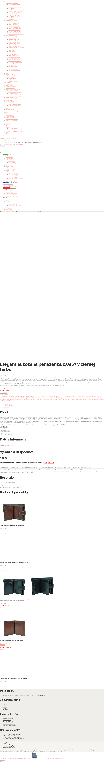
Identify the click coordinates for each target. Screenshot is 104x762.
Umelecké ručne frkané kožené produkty (12, 737)
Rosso (11, 445)
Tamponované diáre (13, 69)
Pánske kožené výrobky (11, 35)
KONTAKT (5, 121)
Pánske (30, 396)
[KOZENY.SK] (11, 144)
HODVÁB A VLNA (7, 82)
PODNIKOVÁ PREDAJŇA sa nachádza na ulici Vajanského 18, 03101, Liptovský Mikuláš (22, 142)
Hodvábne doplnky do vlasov (13, 89)
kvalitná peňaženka (31, 398)
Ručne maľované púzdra (14, 102)
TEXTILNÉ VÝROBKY (8, 108)
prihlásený (7, 487)
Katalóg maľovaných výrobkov (10, 141)
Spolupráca (8, 132)
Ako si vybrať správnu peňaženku (16, 131)
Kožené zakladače (12, 54)
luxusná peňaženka (87, 398)
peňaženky (61, 399)
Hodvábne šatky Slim (11, 86)
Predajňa (8, 123)
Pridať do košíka (4, 394)
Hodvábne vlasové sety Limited (16, 96)
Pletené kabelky (12, 65)
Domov (1, 211)
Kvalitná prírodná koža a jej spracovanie (12, 734)
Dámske (14, 211)
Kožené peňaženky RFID (14, 59)
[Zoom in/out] (0, 760)
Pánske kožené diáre (13, 36)
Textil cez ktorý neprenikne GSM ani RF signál (13, 738)
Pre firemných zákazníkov (12, 119)
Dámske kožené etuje (13, 23)
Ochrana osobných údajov (9, 724)
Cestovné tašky (12, 80)
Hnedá (4, 445)
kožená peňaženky (13, 398)
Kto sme (8, 125)
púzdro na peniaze (89, 399)
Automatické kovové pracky (15, 12)
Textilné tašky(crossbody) (12, 111)
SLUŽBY (5, 113)
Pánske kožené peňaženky (14, 46)
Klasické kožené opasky (14, 8)
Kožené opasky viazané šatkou (16, 11)
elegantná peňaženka (65, 396)
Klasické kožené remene (14, 19)
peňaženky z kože (69, 399)
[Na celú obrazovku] (2, 760)
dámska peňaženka (55, 396)
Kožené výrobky (8, 211)
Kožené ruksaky (12, 51)
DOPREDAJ (5, 112)
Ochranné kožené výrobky (12, 120)
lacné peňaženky (58, 398)
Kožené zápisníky (12, 71)
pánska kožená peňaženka (26, 399)
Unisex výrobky (9, 48)
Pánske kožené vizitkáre (14, 42)
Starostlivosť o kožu (13, 128)
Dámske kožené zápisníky (14, 31)
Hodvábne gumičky (13, 93)
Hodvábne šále (9, 84)
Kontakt (8, 124)
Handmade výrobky (10, 63)
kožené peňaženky (22, 398)
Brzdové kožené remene (14, 16)
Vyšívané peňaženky (13, 67)
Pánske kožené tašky (13, 39)
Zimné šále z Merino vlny (12, 97)
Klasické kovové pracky (14, 17)
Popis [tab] (4, 403)
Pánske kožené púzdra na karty (16, 47)
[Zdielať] (3, 760)
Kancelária (11, 50)
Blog (4, 705)
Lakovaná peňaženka (67, 398)
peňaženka (35, 399)
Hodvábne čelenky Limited (15, 92)
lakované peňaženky (77, 398)
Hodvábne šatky (10, 85)
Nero (8, 445)
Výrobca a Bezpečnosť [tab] (8, 405)
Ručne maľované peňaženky (15, 105)
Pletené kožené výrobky (11, 117)
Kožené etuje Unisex (13, 55)
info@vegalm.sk (41, 695)
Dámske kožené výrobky (11, 20)
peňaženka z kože (42, 399)
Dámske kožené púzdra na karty (16, 34)
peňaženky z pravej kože (79, 399)
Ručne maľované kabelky (14, 104)
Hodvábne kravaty (10, 88)
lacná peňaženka (50, 398)
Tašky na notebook (10, 75)
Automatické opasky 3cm (14, 5)
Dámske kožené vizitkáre (14, 28)
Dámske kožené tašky (13, 24)
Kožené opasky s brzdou (14, 4)
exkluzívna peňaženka (86, 396)
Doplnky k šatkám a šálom (12, 98)
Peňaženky (19, 211)
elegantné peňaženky (76, 396)
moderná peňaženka (4, 399)
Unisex (45, 396)
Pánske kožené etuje (13, 38)
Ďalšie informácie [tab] (7, 404)
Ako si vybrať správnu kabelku (15, 129)
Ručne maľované (10, 101)
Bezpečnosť (49, 463)
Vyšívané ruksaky (12, 66)
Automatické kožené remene (15, 13)
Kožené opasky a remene (12, 3)
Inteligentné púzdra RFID (14, 61)
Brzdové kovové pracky (14, 15)
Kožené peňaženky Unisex (14, 58)
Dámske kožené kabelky (14, 27)
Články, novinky (9, 133)
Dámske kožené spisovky (14, 30)
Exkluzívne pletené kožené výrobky (11, 735)
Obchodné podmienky (8, 721)
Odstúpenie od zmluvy (8, 718)
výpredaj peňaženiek (99, 399)
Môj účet (5, 704)
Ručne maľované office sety (15, 106)
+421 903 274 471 (12, 138)
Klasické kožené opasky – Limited (16, 9)
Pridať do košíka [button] (3, 533)
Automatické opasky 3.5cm (15, 7)
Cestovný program (10, 77)
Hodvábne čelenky (13, 90)
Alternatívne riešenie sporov (9, 725)
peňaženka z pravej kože (53, 399)
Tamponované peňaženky (14, 70)
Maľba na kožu (9, 115)
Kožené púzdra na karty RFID (15, 62)
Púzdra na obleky (12, 81)
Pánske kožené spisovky (14, 43)
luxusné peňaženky (96, 398)
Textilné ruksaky (10, 109)
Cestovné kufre (12, 78)
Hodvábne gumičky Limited (15, 94)
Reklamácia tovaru (7, 720)
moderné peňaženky (14, 399)
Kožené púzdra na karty (14, 57)
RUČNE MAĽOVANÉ (7, 100)
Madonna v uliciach (7, 739)
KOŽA (4, 1)
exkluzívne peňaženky (97, 396)
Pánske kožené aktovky (14, 40)
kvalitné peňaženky (41, 398)
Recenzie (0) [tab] (6, 407)
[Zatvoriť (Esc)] (4, 760)
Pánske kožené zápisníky (14, 44)
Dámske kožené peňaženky (15, 32)
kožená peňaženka (4, 398)
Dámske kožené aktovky (14, 26)
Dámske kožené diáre (13, 22)
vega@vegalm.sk (4, 138)
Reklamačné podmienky (8, 722)
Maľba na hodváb (10, 116)
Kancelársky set (12, 53)
